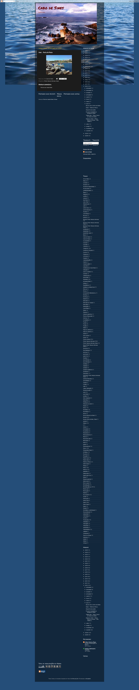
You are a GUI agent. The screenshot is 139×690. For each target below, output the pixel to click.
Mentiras (85, 400)
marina (85, 396)
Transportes (86, 529)
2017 (86, 71)
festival (85, 318)
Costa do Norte (87, 271)
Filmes (84, 322)
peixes (84, 444)
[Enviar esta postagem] (57, 78)
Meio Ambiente (86, 398)
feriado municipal (87, 314)
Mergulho (85, 402)
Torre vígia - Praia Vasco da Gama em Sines (92, 116)
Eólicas (85, 289)
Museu (84, 405)
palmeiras (85, 431)
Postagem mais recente (47, 94)
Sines (57, 81)
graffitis (85, 356)
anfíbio (85, 196)
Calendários (86, 240)
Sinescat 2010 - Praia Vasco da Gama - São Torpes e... (92, 120)
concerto (85, 266)
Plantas (85, 454)
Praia (84, 467)
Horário (85, 365)
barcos (85, 217)
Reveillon (85, 489)
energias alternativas (89, 287)
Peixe (84, 442)
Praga (85, 465)
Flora (84, 324)
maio (87, 103)
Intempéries (86, 380)
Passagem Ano (87, 438)
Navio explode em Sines (89, 415)
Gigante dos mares (91, 110)
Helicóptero (86, 360)
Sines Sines (86, 504)
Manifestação (87, 390)
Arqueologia (86, 204)
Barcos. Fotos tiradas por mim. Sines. (91, 226)
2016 (86, 73)
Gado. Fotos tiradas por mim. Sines (90, 345)
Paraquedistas (87, 434)
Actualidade (86, 188)
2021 (86, 62)
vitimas (85, 543)
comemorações (87, 260)
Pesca (84, 448)
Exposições (85, 306)
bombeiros (85, 231)
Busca (84, 235)
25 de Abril (86, 179)
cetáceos (85, 256)
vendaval (85, 537)
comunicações (86, 264)
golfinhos (85, 354)
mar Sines (85, 394)
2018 (86, 68)
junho (88, 101)
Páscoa (85, 436)
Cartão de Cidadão (88, 250)
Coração (85, 269)
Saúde (84, 496)
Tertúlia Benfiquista (90, 648)
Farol (84, 310)
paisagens (85, 429)
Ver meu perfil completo (89, 154)
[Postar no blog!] (61, 79)
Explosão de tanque (88, 302)
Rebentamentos (87, 479)
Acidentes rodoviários (88, 186)
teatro (85, 518)
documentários (87, 281)
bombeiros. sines (87, 233)
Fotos (84, 337)
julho (87, 99)
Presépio (85, 471)
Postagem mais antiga (72, 94)
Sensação (85, 498)
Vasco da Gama (87, 535)
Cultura (85, 273)
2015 (86, 75)
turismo (85, 531)
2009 (86, 133)
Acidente (85, 184)
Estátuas (85, 297)
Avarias (85, 211)
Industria (85, 373)
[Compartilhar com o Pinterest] (66, 79)
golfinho (85, 352)
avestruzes (86, 213)
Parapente (86, 433)
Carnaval (85, 248)
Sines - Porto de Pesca (92, 107)
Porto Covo (86, 458)
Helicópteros (86, 362)
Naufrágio (86, 411)
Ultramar (85, 533)
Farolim (85, 312)
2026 (86, 51)
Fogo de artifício (87, 331)
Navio (84, 413)
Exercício (85, 298)
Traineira (85, 525)
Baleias (85, 215)
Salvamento (86, 494)
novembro (88, 90)
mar (84, 392)
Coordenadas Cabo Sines (89, 268)
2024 (86, 55)
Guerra (85, 358)
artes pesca (86, 208)
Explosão (85, 300)
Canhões (85, 244)
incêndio (85, 367)
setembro (88, 95)
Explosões (85, 304)
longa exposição (87, 388)
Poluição (85, 456)
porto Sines (86, 463)
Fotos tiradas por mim (50, 81)
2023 (86, 57)
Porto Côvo (86, 460)
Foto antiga (86, 335)
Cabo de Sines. (86, 239)
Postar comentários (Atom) (50, 99)
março (88, 126)
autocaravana (87, 209)
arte (84, 206)
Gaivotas (85, 348)
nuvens (85, 421)
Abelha (85, 180)
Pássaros (85, 440)
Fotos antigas (86, 339)
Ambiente (85, 194)
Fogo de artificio (87, 329)
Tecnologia (86, 519)
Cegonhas (85, 254)
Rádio (84, 477)
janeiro (88, 130)
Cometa (85, 262)
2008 (86, 135)
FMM (84, 327)
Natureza (85, 409)
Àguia (84, 192)
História (85, 364)
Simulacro (85, 500)
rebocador (86, 481)
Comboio (85, 258)
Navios (85, 417)
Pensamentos (86, 446)
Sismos (85, 508)
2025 (86, 53)
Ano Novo (85, 200)
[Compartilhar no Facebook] (64, 79)
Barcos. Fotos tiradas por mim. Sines (91, 223)
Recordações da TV (88, 487)
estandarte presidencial (89, 293)
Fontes (85, 333)
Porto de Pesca (87, 462)
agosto (88, 97)
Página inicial (59, 95)
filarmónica (86, 320)
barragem (85, 229)
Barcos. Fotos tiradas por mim (91, 219)
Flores (85, 326)
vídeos (84, 541)
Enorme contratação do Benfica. (91, 644)
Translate (95, 145)
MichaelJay (75, 678)
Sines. (84, 506)
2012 (86, 82)
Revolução (86, 490)
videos (84, 539)
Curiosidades (86, 275)
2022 (86, 59)
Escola (85, 291)
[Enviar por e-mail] (60, 79)
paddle (85, 427)
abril (87, 124)
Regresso (87, 650)
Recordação (86, 485)
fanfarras (86, 308)
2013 (86, 79)
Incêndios (85, 371)
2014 (86, 77)
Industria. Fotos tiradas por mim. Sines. (91, 376)
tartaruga (86, 516)
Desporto (85, 279)
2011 (86, 84)
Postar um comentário (46, 87)
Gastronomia (86, 350)
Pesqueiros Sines (87, 450)
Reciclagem (86, 483)
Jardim (85, 382)
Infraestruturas (87, 378)
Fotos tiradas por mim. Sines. (90, 343)
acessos (85, 182)
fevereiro (88, 128)
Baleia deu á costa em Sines (93, 105)
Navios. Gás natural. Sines (90, 419)
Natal (84, 407)
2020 (86, 64)
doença (85, 283)
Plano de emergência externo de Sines (91, 112)
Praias (85, 469)
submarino (85, 514)
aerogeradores (87, 190)
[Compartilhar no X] (63, 79)
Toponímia (85, 521)
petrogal (85, 452)
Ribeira (85, 492)
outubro (88, 92)
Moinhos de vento (87, 404)
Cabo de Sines (51, 7)
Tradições (85, 523)
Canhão (85, 242)
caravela (85, 246)
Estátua (85, 295)
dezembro (88, 88)
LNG (84, 386)
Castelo (85, 252)
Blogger (88, 678)
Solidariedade (86, 512)
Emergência (86, 285)
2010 (86, 86)
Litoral (85, 384)
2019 (86, 66)
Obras (84, 423)
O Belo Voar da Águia (90, 642)
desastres (85, 277)
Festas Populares (87, 316)
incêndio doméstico (87, 369)
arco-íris (85, 202)
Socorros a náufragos (89, 510)
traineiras (86, 527)
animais (85, 198)
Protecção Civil (87, 475)
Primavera (86, 473)
